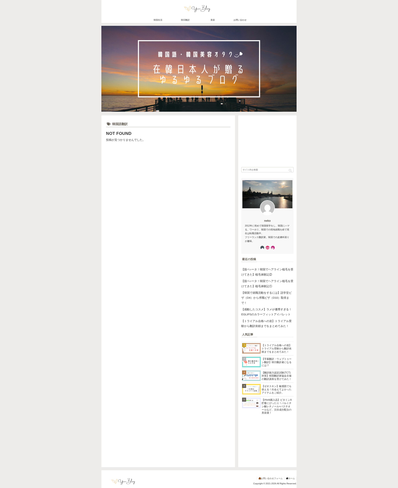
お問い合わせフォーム (272, 478)
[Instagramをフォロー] (267, 248)
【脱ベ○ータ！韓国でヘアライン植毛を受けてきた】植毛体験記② (267, 272)
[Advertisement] (137, 169)
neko (267, 220)
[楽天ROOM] (273, 248)
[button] (290, 170)
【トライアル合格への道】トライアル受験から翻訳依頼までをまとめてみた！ (266, 324)
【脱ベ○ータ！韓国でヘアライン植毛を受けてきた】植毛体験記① (267, 284)
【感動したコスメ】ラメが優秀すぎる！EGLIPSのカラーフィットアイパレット (266, 312)
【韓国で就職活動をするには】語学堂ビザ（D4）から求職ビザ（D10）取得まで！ (266, 297)
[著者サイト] (262, 248)
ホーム (291, 478)
